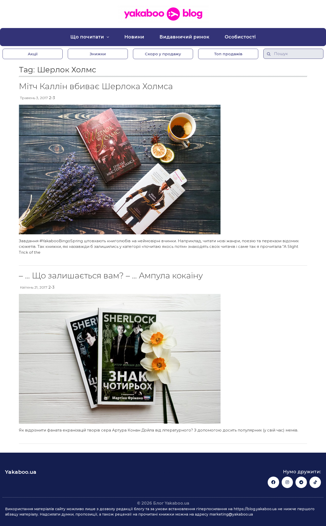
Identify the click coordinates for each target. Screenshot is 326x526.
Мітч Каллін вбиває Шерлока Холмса (96, 86)
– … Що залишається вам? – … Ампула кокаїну (111, 275)
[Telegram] (301, 482)
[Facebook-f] (273, 482)
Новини (134, 37)
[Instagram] (287, 482)
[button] (33, 54)
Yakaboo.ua (20, 472)
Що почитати (87, 37)
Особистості (240, 37)
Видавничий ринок (184, 37)
